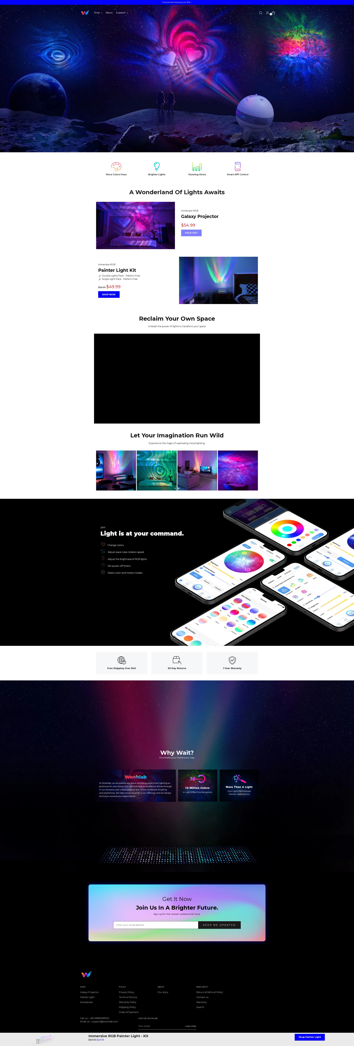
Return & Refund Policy (209, 992)
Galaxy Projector (89, 992)
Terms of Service (128, 997)
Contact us (202, 997)
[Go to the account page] (266, 12)
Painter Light (87, 997)
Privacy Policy (126, 992)
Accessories (86, 1002)
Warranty (201, 1002)
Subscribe (190, 1026)
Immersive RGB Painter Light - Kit (118, 1036)
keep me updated (219, 925)
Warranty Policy (127, 1002)
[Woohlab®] (85, 12)
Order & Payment (129, 1012)
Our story (163, 992)
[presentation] (92, 470)
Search (200, 1007)
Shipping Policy (127, 1007)
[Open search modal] (260, 12)
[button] (175, 488)
